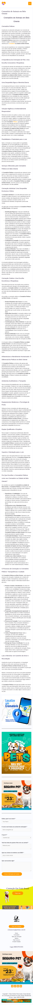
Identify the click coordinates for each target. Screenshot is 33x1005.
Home (16, 933)
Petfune (15, 121)
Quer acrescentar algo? (8, 860)
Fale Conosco (16, 940)
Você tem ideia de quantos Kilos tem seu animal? (15, 842)
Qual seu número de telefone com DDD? (13, 852)
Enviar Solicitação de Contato (11, 874)
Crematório (16, 934)
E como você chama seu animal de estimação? (14, 826)
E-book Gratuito (16, 941)
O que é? (4, 834)
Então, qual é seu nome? (9, 818)
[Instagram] (18, 986)
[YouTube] (21, 986)
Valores (16, 938)
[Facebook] (12, 986)
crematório (12, 43)
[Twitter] (15, 986)
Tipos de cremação (16, 936)
